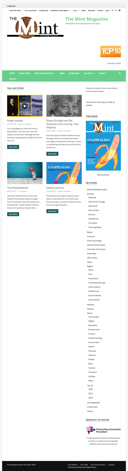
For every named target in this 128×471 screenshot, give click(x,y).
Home (11, 73)
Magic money (15, 120)
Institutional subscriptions (59, 10)
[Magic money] (24, 106)
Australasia (93, 278)
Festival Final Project (96, 245)
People (12, 79)
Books (84, 10)
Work (90, 380)
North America (94, 295)
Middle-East (93, 291)
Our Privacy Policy (98, 465)
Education (91, 10)
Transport (92, 372)
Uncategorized (93, 402)
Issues (75, 10)
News (62, 73)
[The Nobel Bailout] (24, 173)
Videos (90, 411)
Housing (92, 351)
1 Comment (22, 191)
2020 (90, 389)
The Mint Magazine (86, 19)
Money (91, 359)
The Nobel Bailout (17, 187)
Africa (91, 270)
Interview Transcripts (96, 249)
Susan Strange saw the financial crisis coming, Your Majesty (62, 124)
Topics (102, 73)
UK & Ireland (94, 299)
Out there (92, 223)
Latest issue (24, 73)
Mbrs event (92, 257)
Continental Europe (96, 282)
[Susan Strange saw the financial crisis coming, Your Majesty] (64, 106)
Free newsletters (31, 10)
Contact (100, 10)
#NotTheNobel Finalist (97, 189)
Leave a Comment (24, 124)
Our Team (84, 465)
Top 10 (90, 385)
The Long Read (94, 227)
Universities (92, 407)
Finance (91, 334)
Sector (90, 313)
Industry (92, 355)
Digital (91, 321)
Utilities (91, 376)
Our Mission (73, 465)
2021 (90, 393)
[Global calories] (64, 173)
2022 (90, 397)
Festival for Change (96, 201)
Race (90, 363)
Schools (90, 309)
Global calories (55, 187)
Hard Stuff (92, 206)
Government (93, 342)
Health (91, 346)
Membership (43, 10)
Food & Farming (95, 338)
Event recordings (94, 240)
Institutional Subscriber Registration (82, 467)
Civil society (93, 316)
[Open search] (120, 73)
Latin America (94, 287)
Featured (92, 197)
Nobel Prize (93, 218)
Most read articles (43, 73)
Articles (90, 194)
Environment (94, 329)
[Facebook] (115, 10)
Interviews (74, 73)
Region (90, 266)
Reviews (90, 304)
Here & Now (93, 210)
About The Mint (15, 10)
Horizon (91, 214)
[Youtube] (119, 10)
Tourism (91, 368)
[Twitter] (112, 10)
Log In (107, 10)
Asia (90, 274)
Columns (88, 73)
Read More (12, 146)
